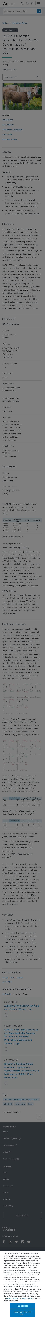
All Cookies (22, 1306)
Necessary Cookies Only (22, 1313)
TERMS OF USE (27, 1298)
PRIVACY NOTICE (12, 1298)
